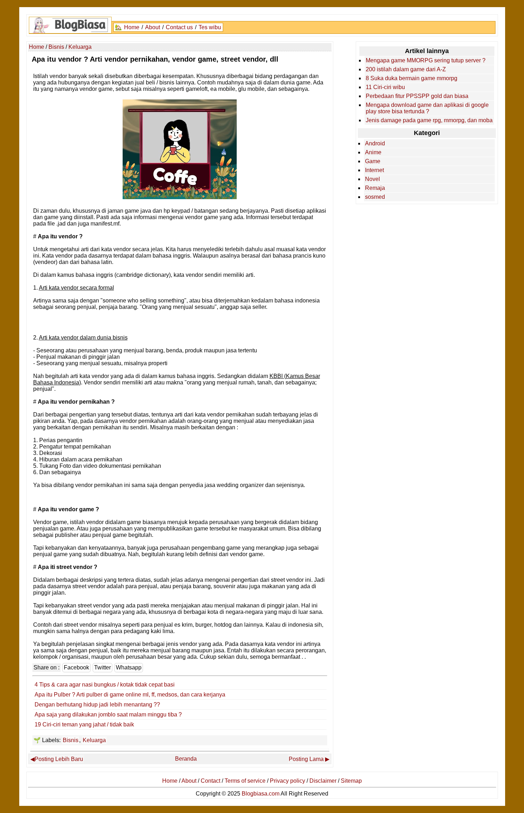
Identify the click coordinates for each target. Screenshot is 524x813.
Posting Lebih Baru (59, 759)
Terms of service (245, 781)
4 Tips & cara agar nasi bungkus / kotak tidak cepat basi (105, 685)
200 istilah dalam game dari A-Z (406, 69)
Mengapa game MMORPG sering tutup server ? (426, 60)
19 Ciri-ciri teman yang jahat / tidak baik (84, 724)
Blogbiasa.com (260, 794)
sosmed (375, 197)
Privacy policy (287, 781)
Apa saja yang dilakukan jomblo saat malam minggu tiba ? (108, 714)
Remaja (375, 188)
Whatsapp (129, 667)
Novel (372, 179)
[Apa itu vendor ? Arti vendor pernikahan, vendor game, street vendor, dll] (180, 197)
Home (131, 27)
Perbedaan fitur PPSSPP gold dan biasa (417, 96)
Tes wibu (210, 27)
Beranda (186, 759)
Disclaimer (323, 781)
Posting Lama (306, 759)
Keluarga (94, 740)
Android (375, 143)
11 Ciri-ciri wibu (385, 87)
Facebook (76, 667)
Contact (210, 781)
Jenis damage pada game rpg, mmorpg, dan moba (429, 120)
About (152, 27)
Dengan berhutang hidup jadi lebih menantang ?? (97, 704)
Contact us (179, 27)
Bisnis (70, 740)
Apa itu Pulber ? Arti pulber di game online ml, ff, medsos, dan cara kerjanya (130, 695)
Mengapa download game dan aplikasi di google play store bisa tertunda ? (427, 108)
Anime (373, 152)
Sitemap (351, 781)
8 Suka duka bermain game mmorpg (411, 78)
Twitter (102, 667)
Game (372, 161)
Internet (374, 170)
